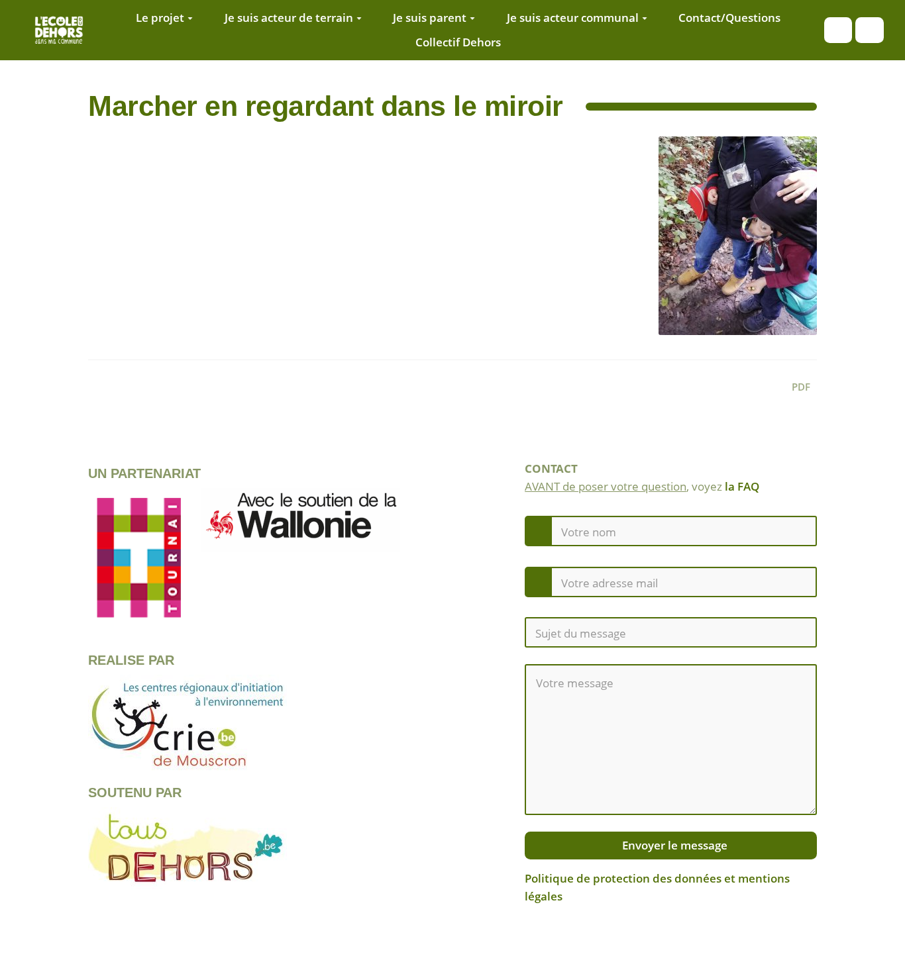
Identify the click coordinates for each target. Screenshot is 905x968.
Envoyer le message (673, 845)
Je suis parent (429, 17)
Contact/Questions (729, 17)
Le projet (160, 17)
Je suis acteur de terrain (289, 17)
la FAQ (742, 486)
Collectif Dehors (458, 42)
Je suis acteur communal (573, 17)
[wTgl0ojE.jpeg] (731, 242)
